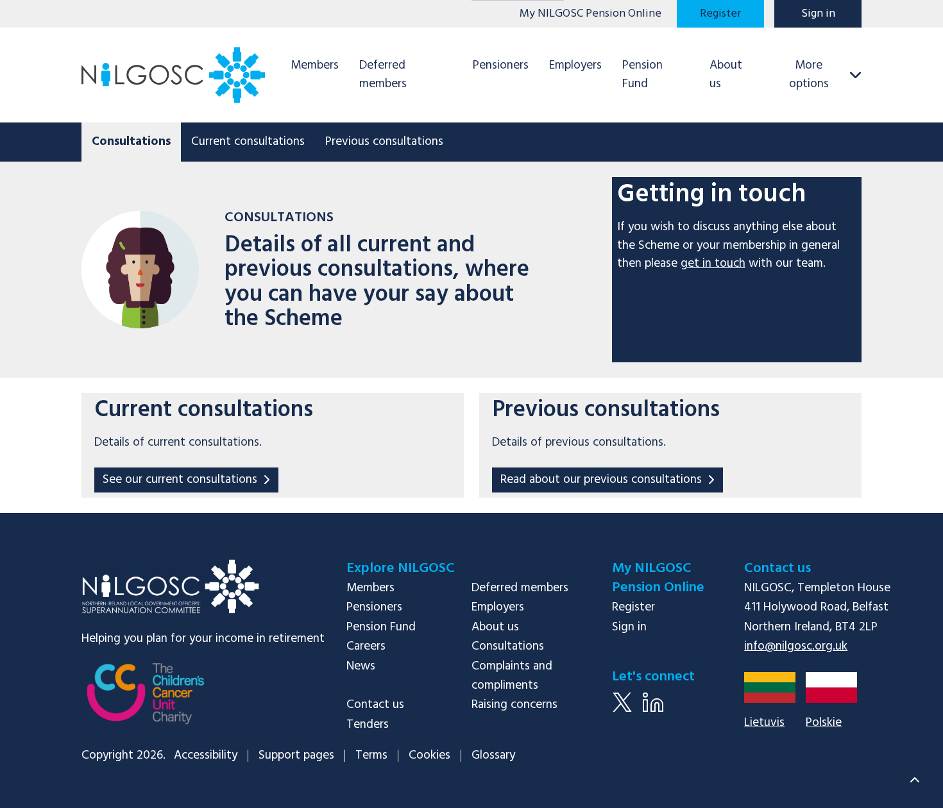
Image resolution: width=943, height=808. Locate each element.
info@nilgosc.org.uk (795, 646)
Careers (366, 646)
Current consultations (248, 141)
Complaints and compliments (511, 676)
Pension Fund (642, 75)
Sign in (818, 13)
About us (725, 75)
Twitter (622, 712)
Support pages (296, 756)
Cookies (429, 756)
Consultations (507, 646)
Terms (371, 756)
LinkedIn (653, 712)
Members (315, 65)
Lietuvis (764, 722)
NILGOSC (170, 586)
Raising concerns (514, 704)
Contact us (375, 704)
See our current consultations (180, 479)
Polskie (824, 722)
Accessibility (205, 756)
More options (809, 75)
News (360, 666)
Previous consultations (384, 141)
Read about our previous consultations (601, 479)
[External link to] (145, 702)
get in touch (713, 263)
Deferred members (383, 75)
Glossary (493, 756)
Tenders (367, 724)
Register (720, 13)
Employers (575, 65)
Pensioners (501, 65)
